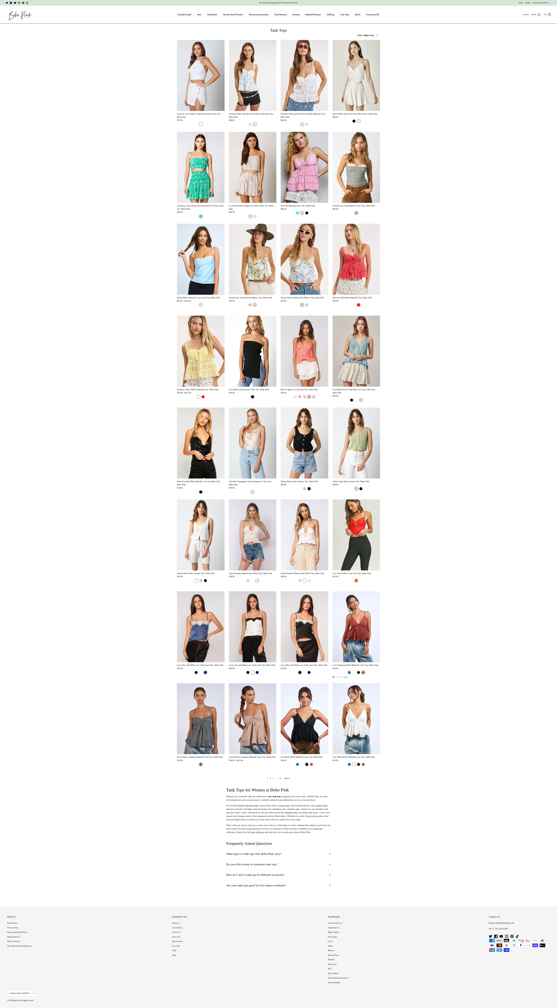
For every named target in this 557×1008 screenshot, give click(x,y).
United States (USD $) (540, 3)
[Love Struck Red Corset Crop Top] (356, 534)
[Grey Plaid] (356, 213)
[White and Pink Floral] (250, 124)
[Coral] (309, 396)
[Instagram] (19, 3)
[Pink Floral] (314, 396)
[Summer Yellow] (248, 580)
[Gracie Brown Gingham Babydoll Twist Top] (252, 718)
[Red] (359, 305)
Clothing (330, 14)
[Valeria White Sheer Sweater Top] (201, 534)
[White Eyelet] (295, 396)
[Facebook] (11, 3)
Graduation (212, 14)
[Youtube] (15, 3)
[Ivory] (201, 672)
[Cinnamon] (363, 672)
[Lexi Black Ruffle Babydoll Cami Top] (304, 718)
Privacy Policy (13, 928)
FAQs (174, 950)
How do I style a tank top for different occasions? (255, 874)
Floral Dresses (280, 14)
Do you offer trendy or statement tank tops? (252, 864)
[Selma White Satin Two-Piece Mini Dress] (356, 75)
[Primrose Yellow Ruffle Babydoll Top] (201, 351)
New (199, 14)
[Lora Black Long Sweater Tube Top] (252, 351)
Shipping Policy (13, 937)
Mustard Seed (333, 955)
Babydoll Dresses (313, 14)
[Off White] (257, 580)
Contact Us (176, 932)
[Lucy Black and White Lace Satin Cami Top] (304, 626)
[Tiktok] (27, 3)
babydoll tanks (251, 805)
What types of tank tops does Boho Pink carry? (254, 853)
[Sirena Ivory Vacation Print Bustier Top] (252, 259)
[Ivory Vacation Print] (255, 305)
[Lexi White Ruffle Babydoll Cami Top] (356, 718)
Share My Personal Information (19, 946)
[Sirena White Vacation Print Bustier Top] (304, 259)
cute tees (277, 829)
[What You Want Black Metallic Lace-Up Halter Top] (201, 443)
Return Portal (177, 941)
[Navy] (205, 672)
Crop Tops (344, 14)
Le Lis (330, 941)
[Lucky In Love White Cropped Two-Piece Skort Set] (201, 75)
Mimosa (331, 950)
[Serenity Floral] (300, 396)
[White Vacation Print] (250, 305)
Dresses (296, 14)
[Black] (354, 121)
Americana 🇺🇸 (372, 14)
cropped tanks (321, 805)
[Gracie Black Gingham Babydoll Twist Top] (201, 718)
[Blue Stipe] (255, 216)
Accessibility (177, 928)
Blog (174, 955)
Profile (528, 3)
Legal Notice (12, 923)
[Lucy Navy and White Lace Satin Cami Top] (201, 626)
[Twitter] (7, 3)
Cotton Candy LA (335, 923)
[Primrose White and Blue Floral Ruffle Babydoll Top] (252, 75)
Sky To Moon (333, 973)
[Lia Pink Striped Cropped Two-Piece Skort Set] (252, 167)
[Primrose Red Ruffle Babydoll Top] (356, 259)
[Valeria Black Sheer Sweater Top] (304, 443)
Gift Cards (176, 937)
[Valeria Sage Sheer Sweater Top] (356, 443)
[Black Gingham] (201, 764)
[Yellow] (354, 305)
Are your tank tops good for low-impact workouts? (256, 885)
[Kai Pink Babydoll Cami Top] (304, 167)
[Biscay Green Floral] (201, 216)
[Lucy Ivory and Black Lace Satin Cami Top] (252, 626)
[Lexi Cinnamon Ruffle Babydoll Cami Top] (356, 626)
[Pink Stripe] (250, 216)
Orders (521, 3)
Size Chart (176, 946)
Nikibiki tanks (291, 812)
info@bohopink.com (504, 923)
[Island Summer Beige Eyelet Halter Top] (252, 534)
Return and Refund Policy (17, 932)
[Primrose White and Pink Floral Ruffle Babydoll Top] (304, 75)
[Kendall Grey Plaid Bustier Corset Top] (356, 167)
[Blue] (201, 305)
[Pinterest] (23, 3)
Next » (287, 778)
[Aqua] (297, 213)
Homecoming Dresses (258, 14)
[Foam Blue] (361, 400)
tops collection (257, 832)
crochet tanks (284, 805)
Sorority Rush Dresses (233, 14)
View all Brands (334, 982)
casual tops (318, 829)
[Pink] (302, 213)
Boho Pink (16, 1000)
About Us (175, 923)
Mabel (330, 946)
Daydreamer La (334, 928)
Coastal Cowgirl (184, 14)
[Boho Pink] (19, 15)
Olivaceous (332, 964)
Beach (357, 14)
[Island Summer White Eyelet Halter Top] (304, 534)
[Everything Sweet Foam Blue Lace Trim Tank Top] (356, 351)
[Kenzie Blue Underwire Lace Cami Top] (201, 259)
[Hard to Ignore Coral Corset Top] (304, 351)
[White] (201, 124)
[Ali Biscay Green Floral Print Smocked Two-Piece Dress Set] (201, 167)
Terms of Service (13, 941)
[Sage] (304, 488)
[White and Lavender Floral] (304, 396)
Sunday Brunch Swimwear (338, 978)
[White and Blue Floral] (255, 124)
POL (329, 969)
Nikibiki (331, 959)
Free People (332, 937)
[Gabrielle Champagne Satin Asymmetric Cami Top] (252, 443)
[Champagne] (253, 492)
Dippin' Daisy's (334, 932)
